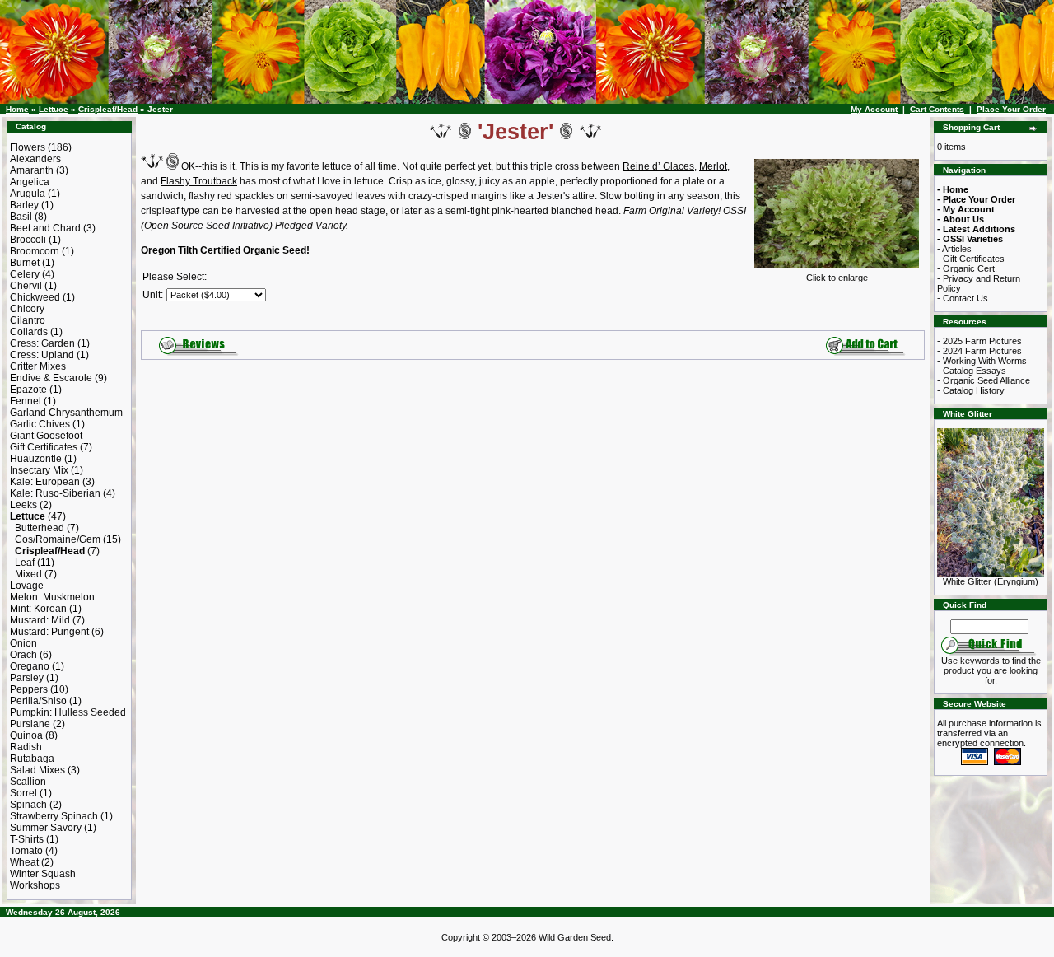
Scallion (28, 781)
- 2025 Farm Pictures (979, 341)
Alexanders (35, 159)
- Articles (954, 249)
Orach (23, 655)
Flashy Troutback (199, 181)
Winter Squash (43, 874)
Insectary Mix (39, 470)
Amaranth (32, 170)
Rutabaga (32, 758)
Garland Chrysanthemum (66, 412)
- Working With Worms (982, 361)
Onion (23, 643)
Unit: (152, 295)
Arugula (27, 193)
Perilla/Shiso (38, 701)
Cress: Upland (42, 355)
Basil (21, 216)
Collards (29, 332)
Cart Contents (937, 109)
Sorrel (23, 793)
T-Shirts (27, 839)
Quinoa (26, 735)
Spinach (28, 804)
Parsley (27, 678)
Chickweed (35, 297)
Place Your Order (1011, 109)
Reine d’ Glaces (658, 166)
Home (17, 109)
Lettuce (53, 109)
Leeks (23, 505)
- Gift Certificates (971, 259)
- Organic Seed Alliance (983, 380)
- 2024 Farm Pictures (979, 351)
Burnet (25, 262)
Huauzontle (36, 458)
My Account (874, 109)
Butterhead (39, 528)
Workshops (35, 885)
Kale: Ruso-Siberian (55, 493)
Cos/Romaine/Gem (57, 539)
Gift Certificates (43, 447)
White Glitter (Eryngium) (990, 581)
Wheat (24, 862)
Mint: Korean (38, 608)
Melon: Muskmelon (52, 597)
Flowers (27, 147)
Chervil (26, 286)
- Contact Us (962, 298)
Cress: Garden (42, 343)
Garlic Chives (40, 424)
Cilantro (27, 320)
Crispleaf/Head (108, 109)
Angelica (29, 182)
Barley (24, 205)
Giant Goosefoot (46, 435)
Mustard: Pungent (49, 631)
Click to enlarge (837, 277)
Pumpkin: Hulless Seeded (68, 712)
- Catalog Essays (971, 371)
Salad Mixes (37, 770)
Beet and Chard (45, 228)
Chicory (27, 309)
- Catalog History (971, 390)
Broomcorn (34, 251)
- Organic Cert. (967, 268)
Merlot (713, 166)
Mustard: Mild (40, 620)
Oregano (29, 666)
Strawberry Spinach (54, 816)
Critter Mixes (38, 366)
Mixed (28, 574)
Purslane (30, 724)
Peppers (29, 689)
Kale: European (45, 482)
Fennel (25, 401)
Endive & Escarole (51, 378)
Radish (26, 747)
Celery (25, 274)
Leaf (25, 562)
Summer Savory (46, 827)
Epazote (28, 389)
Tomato (26, 851)
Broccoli (28, 239)
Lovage (27, 585)
